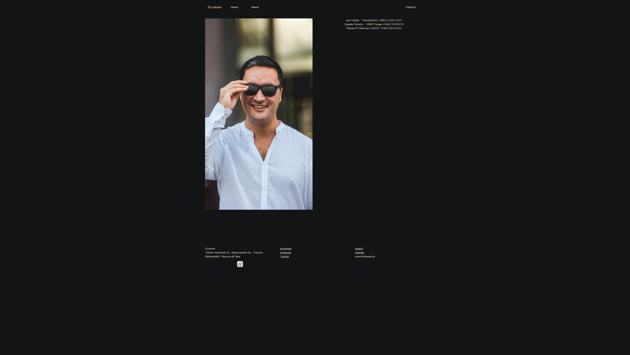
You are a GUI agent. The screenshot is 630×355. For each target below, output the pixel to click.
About (255, 7)
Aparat (359, 248)
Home (234, 7)
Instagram (286, 248)
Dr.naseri (215, 7)
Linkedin (359, 252)
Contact (411, 7)
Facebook (285, 252)
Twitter (284, 256)
